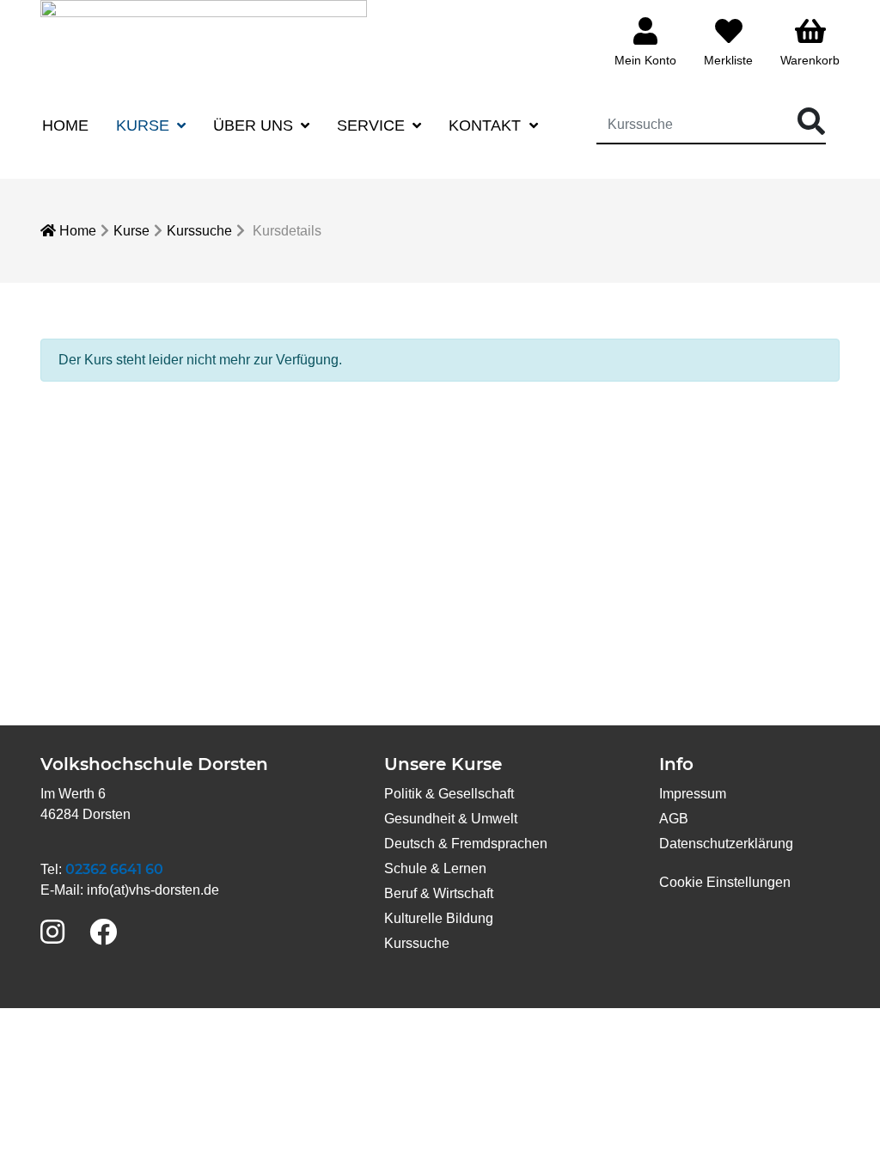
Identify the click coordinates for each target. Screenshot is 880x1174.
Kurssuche (199, 230)
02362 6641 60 (114, 869)
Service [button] (373, 125)
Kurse (131, 230)
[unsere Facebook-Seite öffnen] (103, 933)
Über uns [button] (255, 125)
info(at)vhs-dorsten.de (153, 890)
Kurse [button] (145, 125)
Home (65, 125)
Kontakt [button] (487, 125)
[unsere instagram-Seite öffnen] (52, 933)
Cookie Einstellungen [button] (725, 882)
